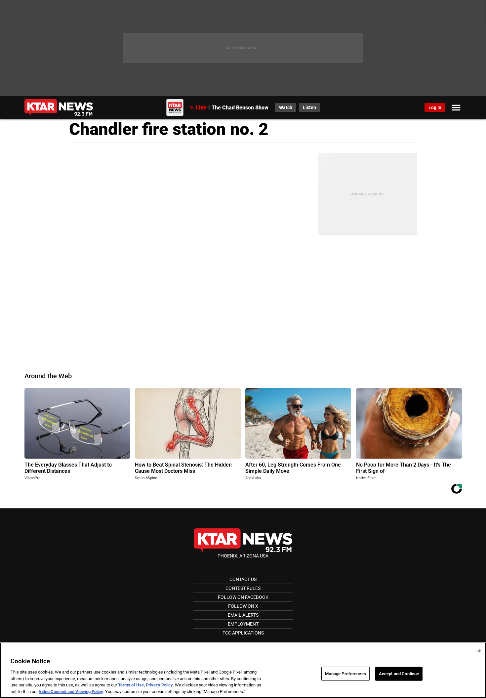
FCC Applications (243, 633)
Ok (478, 651)
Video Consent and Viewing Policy (71, 691)
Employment (243, 624)
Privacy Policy (159, 684)
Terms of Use (131, 684)
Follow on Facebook (243, 597)
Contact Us (243, 579)
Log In (434, 107)
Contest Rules (243, 588)
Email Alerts (243, 615)
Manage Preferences (345, 673)
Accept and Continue (399, 673)
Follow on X (243, 606)
